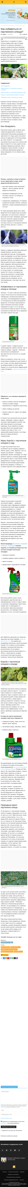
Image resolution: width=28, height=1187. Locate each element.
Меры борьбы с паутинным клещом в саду (13, 92)
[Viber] (17, 958)
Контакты (22, 1179)
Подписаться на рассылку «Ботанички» (12, 1130)
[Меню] (2, 2)
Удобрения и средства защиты (9, 949)
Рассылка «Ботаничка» (13, 1171)
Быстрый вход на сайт (6, 1118)
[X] (15, 958)
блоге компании (19, 37)
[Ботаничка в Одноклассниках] (2, 1150)
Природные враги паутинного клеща (11, 97)
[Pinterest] (8, 958)
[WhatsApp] (13, 958)
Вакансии (22, 1171)
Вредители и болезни (7, 951)
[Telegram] (10, 958)
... (12, 942)
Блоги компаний (4, 25)
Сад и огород (5, 947)
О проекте (4, 1171)
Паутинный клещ (5, 942)
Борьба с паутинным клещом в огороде (12, 95)
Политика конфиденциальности (11, 1179)
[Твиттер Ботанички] (14, 1150)
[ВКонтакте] (4, 958)
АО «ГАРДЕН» (18, 951)
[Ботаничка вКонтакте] (6, 1150)
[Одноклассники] (6, 958)
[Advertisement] (14, 1023)
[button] (26, 2)
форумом (3, 1107)
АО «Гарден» (3, 34)
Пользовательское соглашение (13, 1177)
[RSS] (19, 1150)
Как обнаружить (5, 86)
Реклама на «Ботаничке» (13, 1174)
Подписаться (4, 1123)
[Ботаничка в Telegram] (10, 1150)
